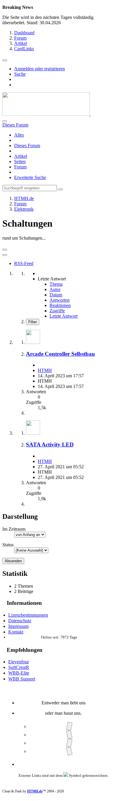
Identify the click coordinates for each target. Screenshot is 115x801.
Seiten (20, 161)
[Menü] (4, 60)
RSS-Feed (23, 263)
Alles (19, 134)
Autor (55, 289)
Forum (20, 166)
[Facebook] (69, 726)
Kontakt (15, 631)
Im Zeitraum (13, 529)
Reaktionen (60, 305)
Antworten (60, 300)
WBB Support (21, 678)
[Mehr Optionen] (4, 255)
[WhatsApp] (69, 751)
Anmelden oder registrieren (39, 68)
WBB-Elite (18, 672)
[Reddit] (69, 743)
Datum (56, 294)
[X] (69, 734)
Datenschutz (19, 620)
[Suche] (4, 121)
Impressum (18, 626)
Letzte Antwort (64, 316)
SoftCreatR (18, 667)
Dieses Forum (27, 145)
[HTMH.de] (46, 114)
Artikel (20, 156)
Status (8, 544)
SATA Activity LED (50, 444)
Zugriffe (57, 310)
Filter (32, 322)
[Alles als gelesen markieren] (4, 250)
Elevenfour (18, 661)
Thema (56, 284)
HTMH (45, 370)
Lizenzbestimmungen (28, 615)
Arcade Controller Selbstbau (60, 354)
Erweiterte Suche (30, 177)
